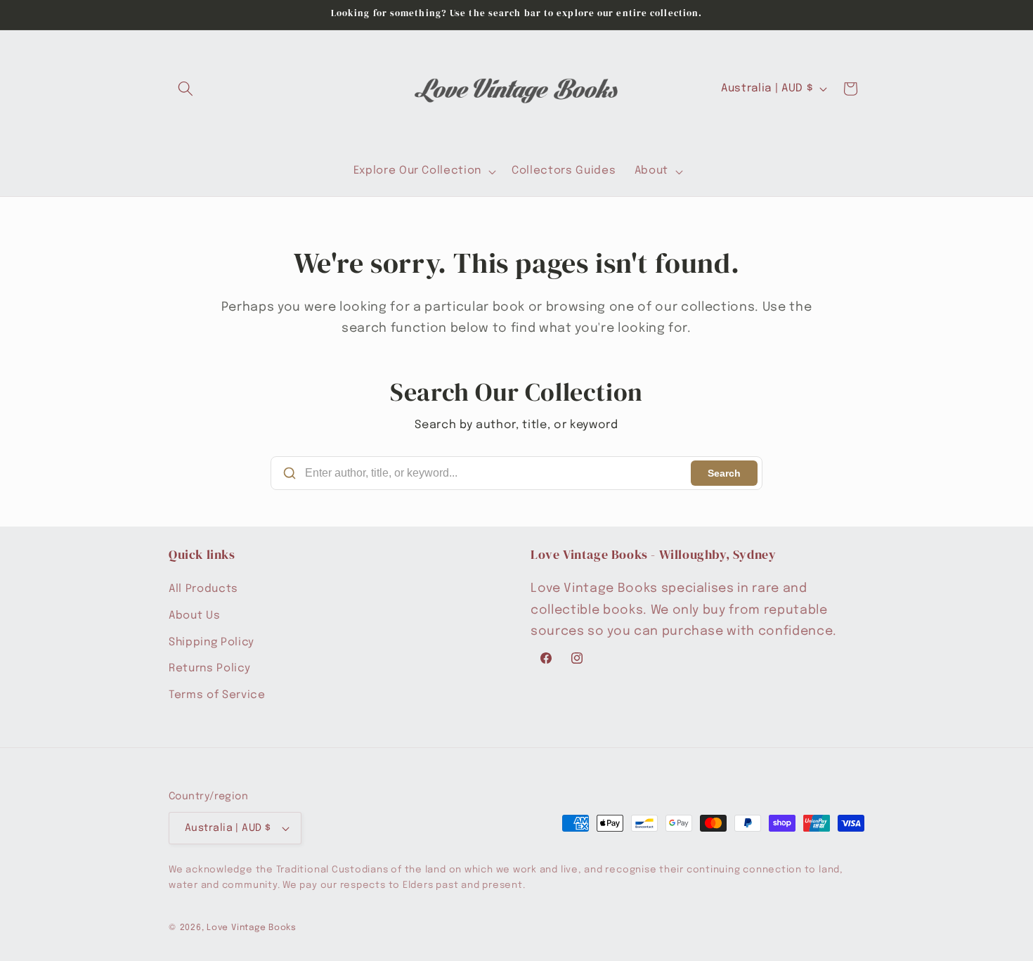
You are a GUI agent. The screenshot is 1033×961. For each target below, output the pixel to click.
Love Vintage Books (252, 927)
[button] (185, 88)
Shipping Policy (211, 642)
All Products (203, 589)
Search (724, 473)
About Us (194, 615)
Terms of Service (217, 695)
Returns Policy (209, 668)
